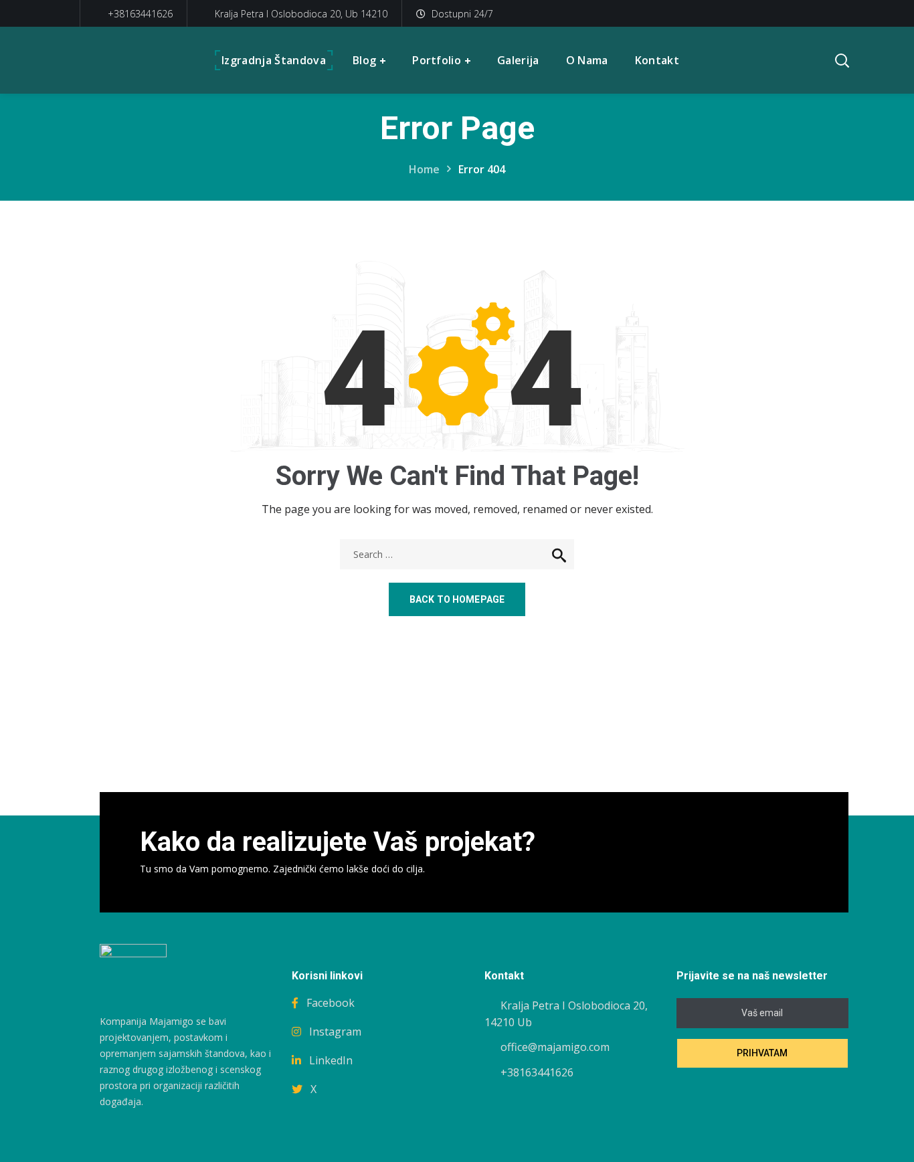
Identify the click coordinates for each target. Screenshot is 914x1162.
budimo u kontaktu (742, 852)
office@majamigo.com (555, 1047)
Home (424, 169)
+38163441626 (139, 13)
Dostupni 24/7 (462, 13)
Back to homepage (457, 599)
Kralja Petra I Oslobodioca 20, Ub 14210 (301, 13)
